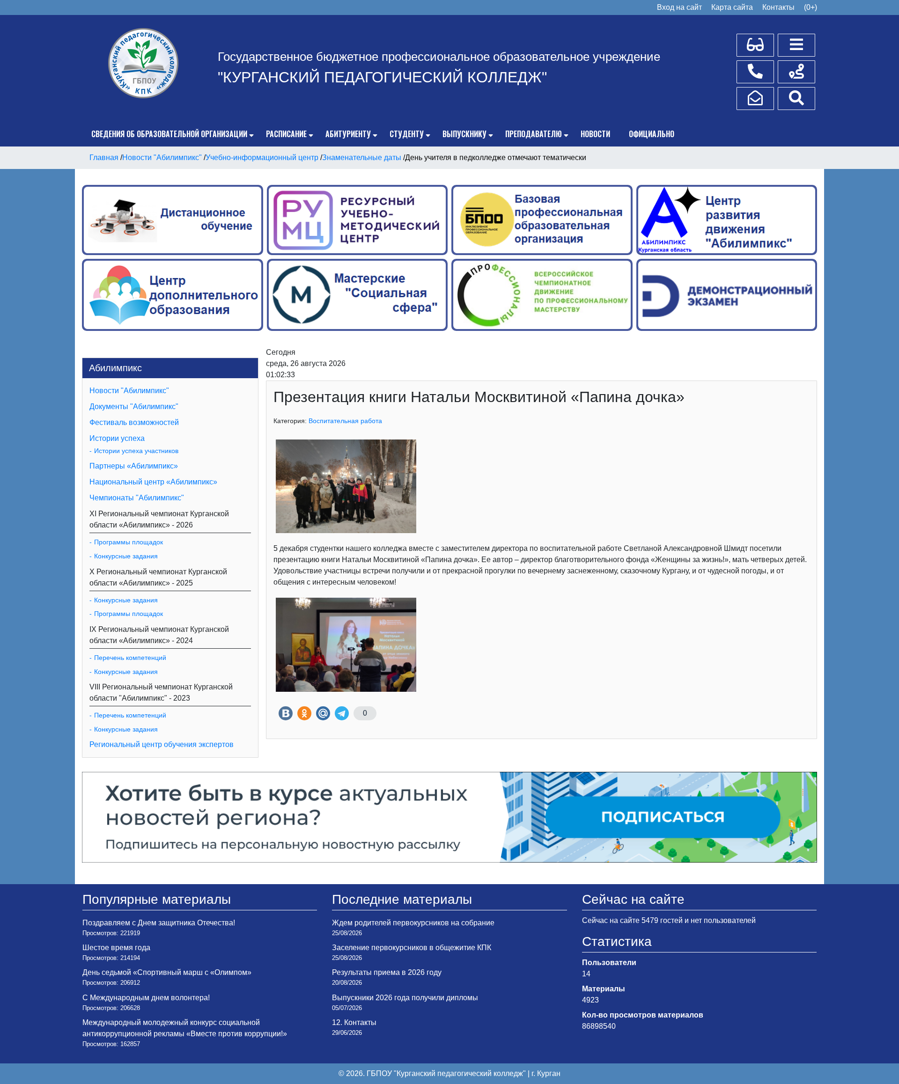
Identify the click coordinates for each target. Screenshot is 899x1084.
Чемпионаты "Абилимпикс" (136, 498)
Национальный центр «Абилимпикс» (153, 482)
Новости (595, 133)
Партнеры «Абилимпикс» (133, 466)
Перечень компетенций (130, 657)
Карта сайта (732, 7)
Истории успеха (117, 438)
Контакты (778, 7)
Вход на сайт (679, 7)
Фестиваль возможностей (134, 422)
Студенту (407, 133)
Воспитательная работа (345, 421)
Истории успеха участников (136, 450)
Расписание (286, 133)
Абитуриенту (348, 133)
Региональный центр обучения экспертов (161, 744)
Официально (651, 133)
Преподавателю (533, 133)
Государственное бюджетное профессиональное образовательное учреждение (439, 56)
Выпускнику (464, 133)
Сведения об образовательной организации (169, 133)
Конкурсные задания (126, 556)
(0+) (810, 7)
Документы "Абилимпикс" (133, 406)
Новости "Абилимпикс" (129, 391)
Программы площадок (128, 542)
